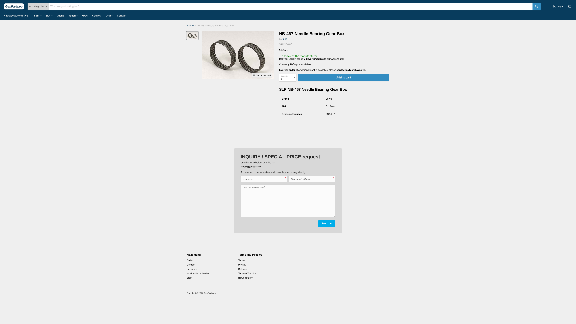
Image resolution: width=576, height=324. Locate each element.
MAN (85, 15)
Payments (192, 269)
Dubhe (60, 15)
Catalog (96, 15)
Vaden (72, 15)
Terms (241, 260)
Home (190, 25)
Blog (189, 277)
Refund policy (245, 277)
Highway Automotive (16, 15)
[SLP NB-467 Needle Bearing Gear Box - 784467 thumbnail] (192, 36)
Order (109, 15)
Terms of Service (247, 273)
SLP (48, 15)
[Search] (536, 6)
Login (560, 6)
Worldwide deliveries (198, 273)
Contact (121, 15)
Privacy (242, 264)
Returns (242, 269)
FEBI (37, 15)
